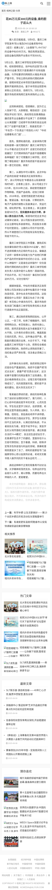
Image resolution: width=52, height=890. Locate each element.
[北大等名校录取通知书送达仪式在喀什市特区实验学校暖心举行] (15, 546)
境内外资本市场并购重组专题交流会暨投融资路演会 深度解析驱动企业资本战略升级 (34, 637)
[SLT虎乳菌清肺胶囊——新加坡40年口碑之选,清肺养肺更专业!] (11, 666)
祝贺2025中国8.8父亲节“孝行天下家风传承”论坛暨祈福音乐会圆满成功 (33, 621)
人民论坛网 (12, 868)
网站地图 (6, 875)
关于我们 (17, 875)
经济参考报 (26, 859)
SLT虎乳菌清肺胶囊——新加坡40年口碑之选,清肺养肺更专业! (33, 666)
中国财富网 (40, 864)
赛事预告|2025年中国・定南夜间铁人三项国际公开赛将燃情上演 (26, 752)
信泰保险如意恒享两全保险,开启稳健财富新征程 (26, 722)
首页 (4, 11)
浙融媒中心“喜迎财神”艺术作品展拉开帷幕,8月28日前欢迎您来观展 (26, 707)
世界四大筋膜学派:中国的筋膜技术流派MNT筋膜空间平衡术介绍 (34, 811)
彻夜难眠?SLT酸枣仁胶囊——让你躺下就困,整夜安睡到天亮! (33, 651)
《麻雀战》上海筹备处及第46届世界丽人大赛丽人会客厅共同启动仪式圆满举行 (27, 737)
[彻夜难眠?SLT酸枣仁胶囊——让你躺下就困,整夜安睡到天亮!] (37, 568)
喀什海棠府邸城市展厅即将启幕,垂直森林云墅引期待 (34, 780)
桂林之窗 (23, 3)
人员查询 (31, 879)
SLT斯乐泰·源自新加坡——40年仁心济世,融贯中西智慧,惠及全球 (26, 692)
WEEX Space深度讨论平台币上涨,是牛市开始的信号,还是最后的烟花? (34, 826)
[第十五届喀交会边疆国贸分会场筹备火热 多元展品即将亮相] (11, 796)
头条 (18, 11)
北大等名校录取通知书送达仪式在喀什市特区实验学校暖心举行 (34, 606)
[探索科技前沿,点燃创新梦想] (11, 841)
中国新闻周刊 (26, 868)
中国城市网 (27, 864)
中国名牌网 (39, 859)
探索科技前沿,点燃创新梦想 (33, 839)
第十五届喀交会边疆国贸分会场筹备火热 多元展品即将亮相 (34, 796)
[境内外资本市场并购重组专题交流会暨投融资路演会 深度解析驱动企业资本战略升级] (15, 568)
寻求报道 (29, 875)
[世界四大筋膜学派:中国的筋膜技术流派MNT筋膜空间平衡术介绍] (11, 811)
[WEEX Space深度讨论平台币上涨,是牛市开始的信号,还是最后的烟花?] (11, 826)
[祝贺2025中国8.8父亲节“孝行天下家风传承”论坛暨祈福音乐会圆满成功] (37, 546)
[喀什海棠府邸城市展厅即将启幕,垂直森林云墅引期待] (11, 782)
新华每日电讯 (13, 864)
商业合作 (41, 875)
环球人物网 (40, 868)
